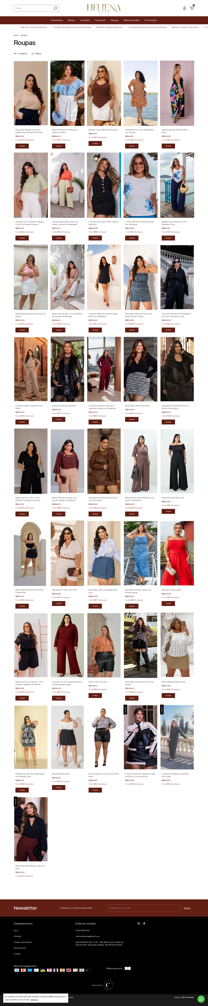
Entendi (34, 999)
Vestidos (85, 20)
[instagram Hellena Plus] (138, 923)
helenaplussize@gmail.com (88, 936)
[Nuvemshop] (184, 997)
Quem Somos (20, 948)
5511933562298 (82, 930)
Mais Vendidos (131, 20)
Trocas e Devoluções (23, 942)
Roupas (114, 20)
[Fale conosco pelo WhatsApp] (201, 999)
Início (16, 35)
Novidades (57, 20)
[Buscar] (55, 8)
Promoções (151, 20)
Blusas (71, 20)
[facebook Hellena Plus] (144, 923)
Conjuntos (100, 20)
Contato (17, 954)
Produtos (17, 936)
